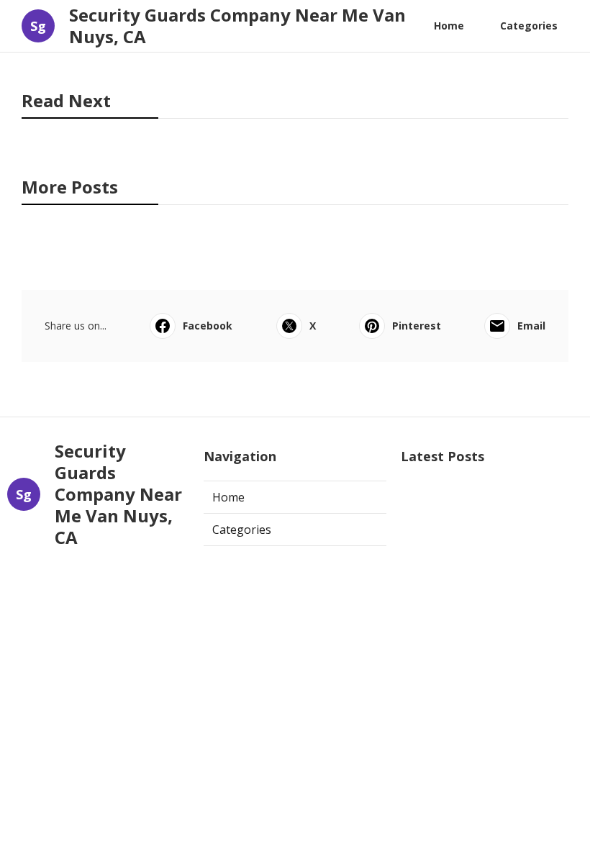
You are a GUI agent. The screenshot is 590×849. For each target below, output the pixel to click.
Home (449, 25)
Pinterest (416, 325)
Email (531, 325)
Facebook (207, 325)
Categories (529, 25)
